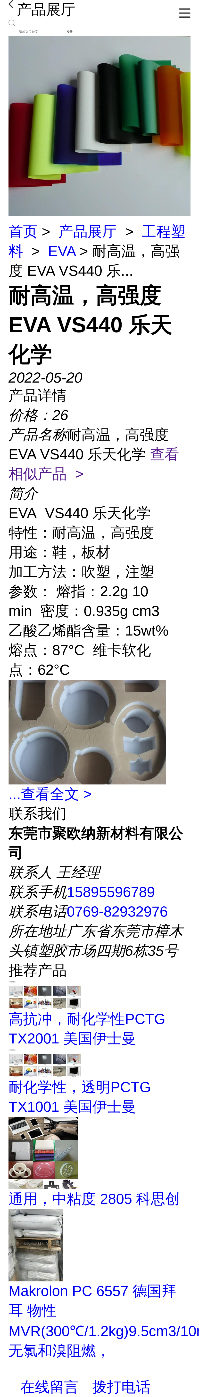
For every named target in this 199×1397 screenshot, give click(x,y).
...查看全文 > (50, 794)
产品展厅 (87, 231)
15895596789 (111, 892)
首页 (23, 231)
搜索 (69, 32)
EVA (61, 251)
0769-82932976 (117, 911)
